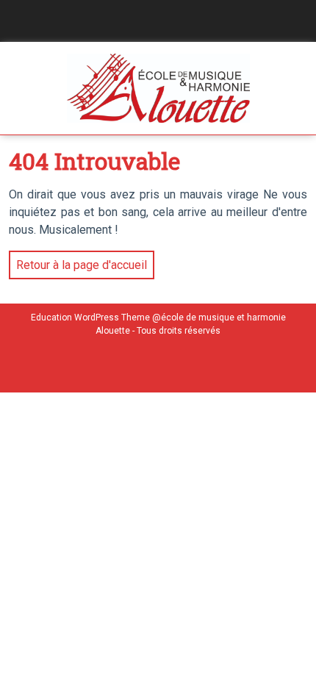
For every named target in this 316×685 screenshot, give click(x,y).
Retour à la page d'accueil (78, 261)
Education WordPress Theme (90, 317)
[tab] (12, 21)
